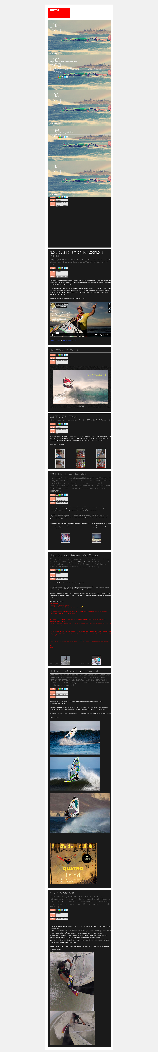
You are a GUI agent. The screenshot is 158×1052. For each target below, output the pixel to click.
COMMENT (59, 205)
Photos (107, 18)
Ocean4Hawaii (67, 340)
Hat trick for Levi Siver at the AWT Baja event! (74, 671)
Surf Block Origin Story (62, 132)
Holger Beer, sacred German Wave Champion (75, 555)
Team (96, 11)
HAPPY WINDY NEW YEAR (65, 350)
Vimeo (74, 340)
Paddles (86, 18)
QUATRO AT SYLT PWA (63, 416)
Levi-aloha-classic (55, 340)
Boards (74, 15)
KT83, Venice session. (62, 893)
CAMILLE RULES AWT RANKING (68, 474)
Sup (84, 11)
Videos (107, 15)
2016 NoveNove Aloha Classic (66, 192)
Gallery (108, 11)
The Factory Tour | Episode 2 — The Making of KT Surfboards (77, 70)
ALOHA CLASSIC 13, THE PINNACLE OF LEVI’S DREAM (76, 254)
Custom (74, 18)
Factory (96, 18)
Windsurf (76, 11)
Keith (95, 15)
